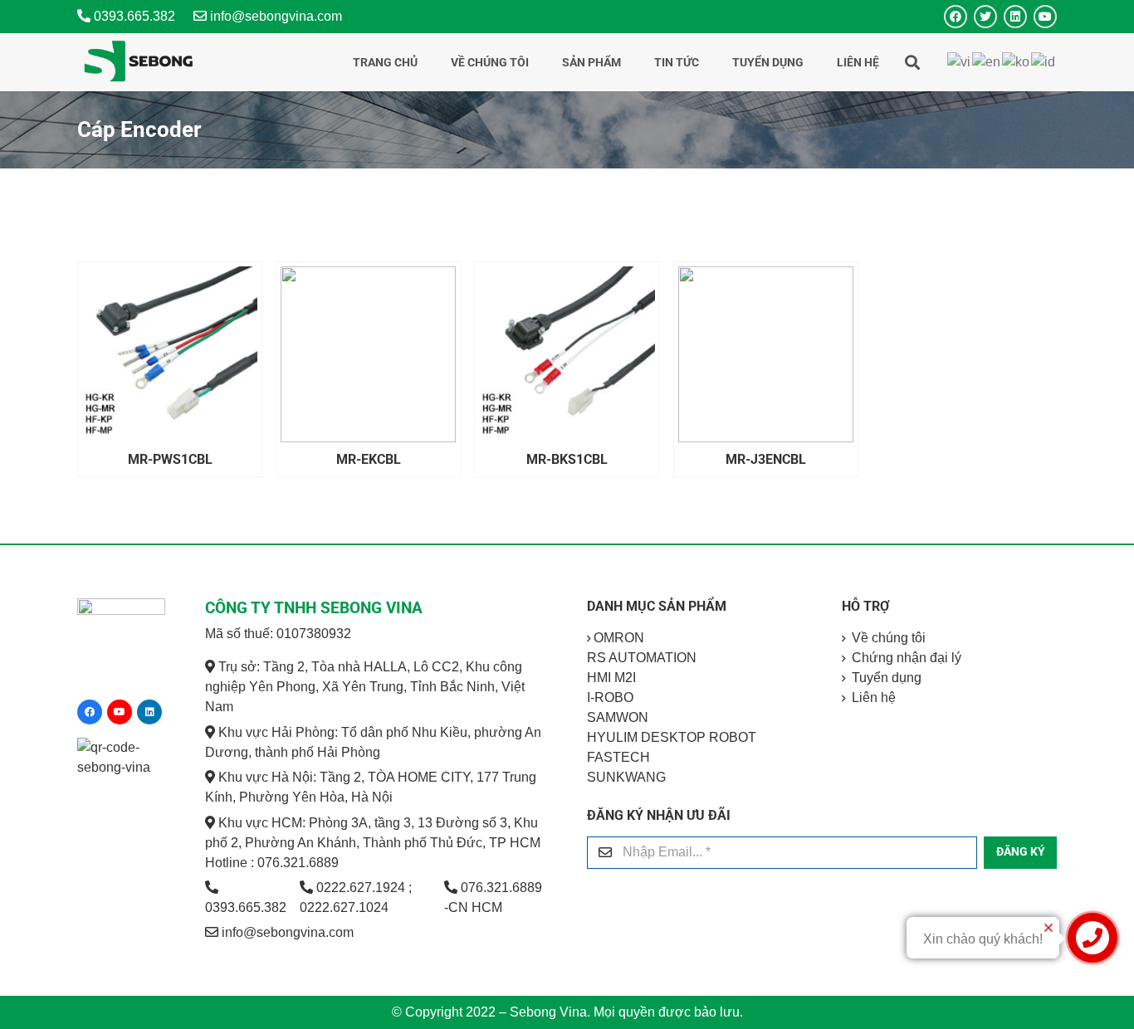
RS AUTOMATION (642, 658)
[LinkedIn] (1015, 16)
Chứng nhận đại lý (906, 658)
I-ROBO (610, 697)
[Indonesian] (1044, 62)
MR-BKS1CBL (567, 459)
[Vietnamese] (959, 62)
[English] (987, 62)
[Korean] (1016, 62)
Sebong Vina (548, 1012)
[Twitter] (985, 16)
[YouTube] (1045, 16)
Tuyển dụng (886, 678)
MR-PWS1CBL (170, 459)
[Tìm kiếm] (912, 62)
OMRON (619, 638)
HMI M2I (611, 678)
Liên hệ (874, 697)
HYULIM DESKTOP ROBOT (671, 737)
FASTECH (618, 757)
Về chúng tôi (889, 638)
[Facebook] (955, 16)
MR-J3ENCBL (766, 459)
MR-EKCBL (368, 459)
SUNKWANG (626, 777)
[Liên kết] (138, 62)
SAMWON (617, 717)
